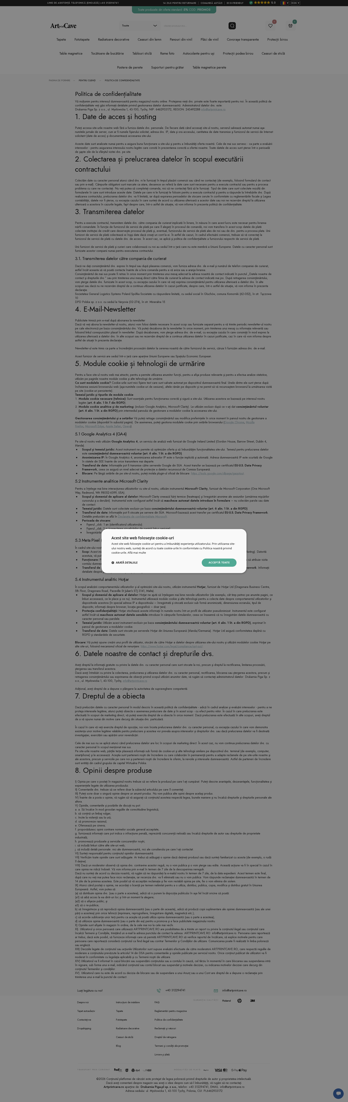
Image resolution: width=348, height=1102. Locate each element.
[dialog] (174, 551)
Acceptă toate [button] (219, 562)
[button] (124, 563)
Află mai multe (137, 553)
